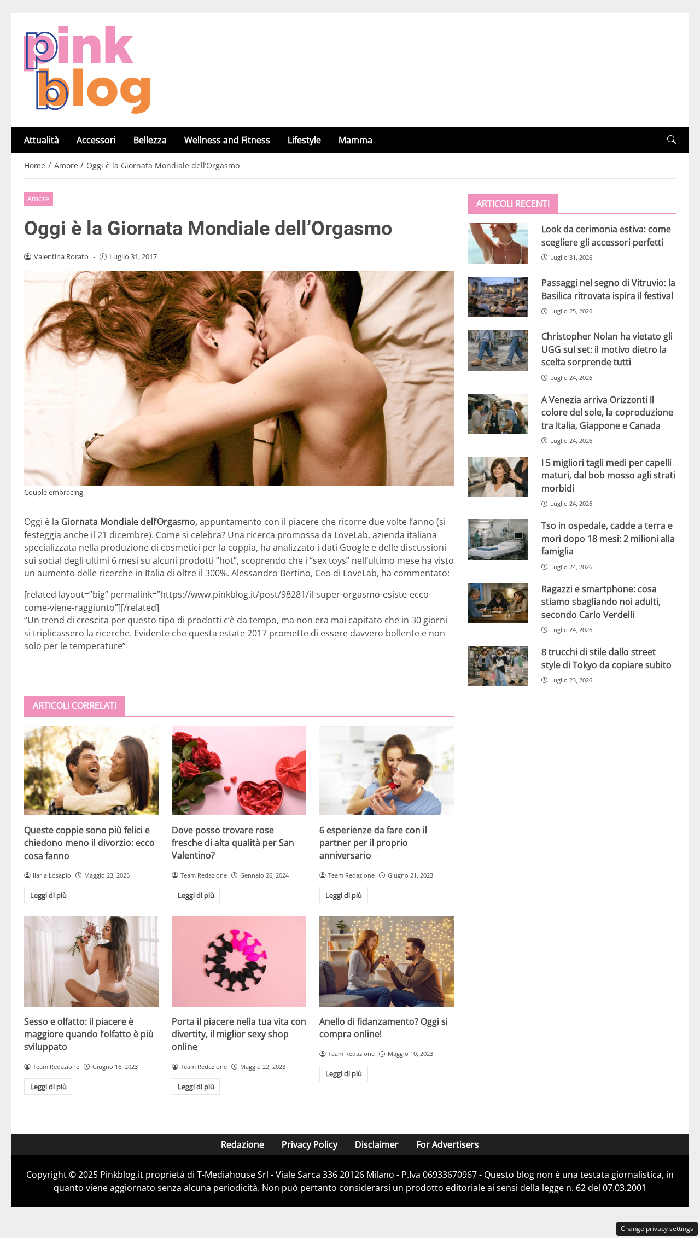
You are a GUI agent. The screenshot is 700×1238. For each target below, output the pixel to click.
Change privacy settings (657, 1228)
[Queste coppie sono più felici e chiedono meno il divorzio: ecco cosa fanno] (91, 770)
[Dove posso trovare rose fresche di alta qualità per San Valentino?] (239, 770)
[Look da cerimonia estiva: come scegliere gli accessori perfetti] (498, 243)
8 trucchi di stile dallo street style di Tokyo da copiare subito (606, 658)
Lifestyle (304, 140)
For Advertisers (447, 1144)
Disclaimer (377, 1144)
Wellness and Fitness (227, 140)
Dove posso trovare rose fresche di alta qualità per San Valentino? (233, 843)
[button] (671, 139)
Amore (38, 198)
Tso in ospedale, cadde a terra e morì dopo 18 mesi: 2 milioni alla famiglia (608, 538)
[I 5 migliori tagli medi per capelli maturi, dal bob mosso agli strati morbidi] (498, 477)
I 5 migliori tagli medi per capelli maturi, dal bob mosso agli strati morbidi (608, 475)
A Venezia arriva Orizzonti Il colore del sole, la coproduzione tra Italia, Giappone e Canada (607, 412)
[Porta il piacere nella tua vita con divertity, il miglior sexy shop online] (239, 961)
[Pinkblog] (87, 69)
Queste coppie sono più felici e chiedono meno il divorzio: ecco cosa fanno (89, 843)
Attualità (41, 140)
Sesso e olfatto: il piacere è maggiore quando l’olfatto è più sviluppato (89, 1034)
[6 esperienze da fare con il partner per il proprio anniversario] (386, 770)
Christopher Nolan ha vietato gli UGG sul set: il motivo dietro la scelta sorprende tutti (607, 349)
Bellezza (150, 140)
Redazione (242, 1144)
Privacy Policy (309, 1144)
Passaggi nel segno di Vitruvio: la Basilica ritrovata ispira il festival (608, 289)
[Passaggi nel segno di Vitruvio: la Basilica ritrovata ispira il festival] (498, 297)
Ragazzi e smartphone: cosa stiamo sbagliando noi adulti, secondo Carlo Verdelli (601, 601)
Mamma (355, 140)
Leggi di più (48, 895)
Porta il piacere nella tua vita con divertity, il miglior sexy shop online (239, 1034)
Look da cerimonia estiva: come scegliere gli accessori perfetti (606, 235)
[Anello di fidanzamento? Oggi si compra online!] (386, 961)
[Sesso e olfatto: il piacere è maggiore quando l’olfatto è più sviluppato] (91, 961)
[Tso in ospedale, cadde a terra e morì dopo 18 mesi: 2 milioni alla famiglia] (498, 539)
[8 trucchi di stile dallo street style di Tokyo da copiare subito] (498, 666)
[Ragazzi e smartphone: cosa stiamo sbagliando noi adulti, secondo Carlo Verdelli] (498, 602)
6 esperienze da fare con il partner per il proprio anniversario (373, 843)
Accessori (96, 140)
